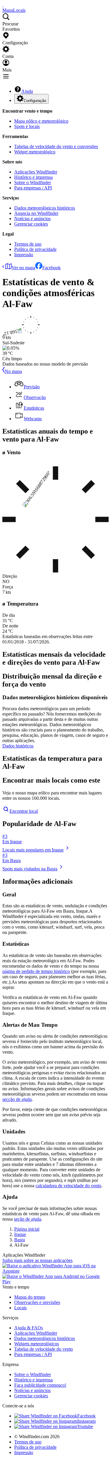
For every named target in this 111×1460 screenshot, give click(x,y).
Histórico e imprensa (33, 177)
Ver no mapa (23, 267)
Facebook (51, 267)
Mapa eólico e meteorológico (41, 121)
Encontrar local (23, 811)
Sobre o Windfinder (32, 182)
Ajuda (27, 91)
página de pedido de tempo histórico (36, 971)
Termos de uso (27, 243)
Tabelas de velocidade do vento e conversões (56, 146)
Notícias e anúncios (32, 218)
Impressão (23, 254)
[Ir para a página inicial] (3, 4)
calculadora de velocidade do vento (68, 1185)
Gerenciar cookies (31, 223)
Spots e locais (27, 126)
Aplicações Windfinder (35, 171)
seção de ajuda (27, 1218)
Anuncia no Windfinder (36, 213)
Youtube (85, 1426)
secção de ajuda (17, 1099)
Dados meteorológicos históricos (44, 207)
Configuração (35, 100)
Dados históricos (17, 745)
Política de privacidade (35, 249)
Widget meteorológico (34, 151)
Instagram (86, 1421)
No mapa (13, 371)
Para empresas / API (33, 187)
